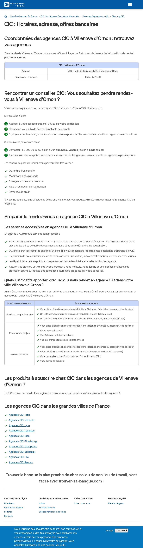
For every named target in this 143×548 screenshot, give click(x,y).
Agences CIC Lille (19, 457)
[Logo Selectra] (14, 4)
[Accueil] (6, 16)
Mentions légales (116, 503)
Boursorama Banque (13, 507)
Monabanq (9, 503)
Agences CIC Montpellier (23, 446)
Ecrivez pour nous (82, 503)
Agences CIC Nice (19, 435)
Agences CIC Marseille (21, 420)
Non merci (121, 530)
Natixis (42, 503)
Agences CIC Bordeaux (22, 451)
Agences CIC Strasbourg (23, 441)
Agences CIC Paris (19, 414)
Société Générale (47, 507)
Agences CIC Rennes (21, 462)
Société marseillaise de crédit (52, 512)
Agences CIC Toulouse (21, 430)
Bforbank (8, 516)
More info (60, 545)
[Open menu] (130, 4)
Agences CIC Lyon (19, 425)
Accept (109, 530)
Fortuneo (8, 512)
